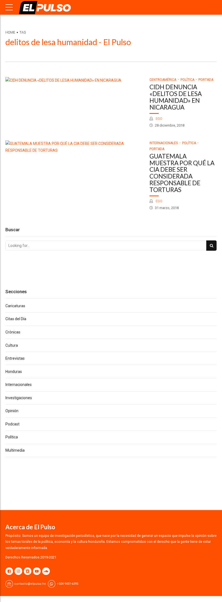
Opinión (11, 411)
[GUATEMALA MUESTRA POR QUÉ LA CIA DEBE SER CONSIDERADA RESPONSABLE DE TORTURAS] (74, 147)
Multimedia (15, 450)
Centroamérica (162, 80)
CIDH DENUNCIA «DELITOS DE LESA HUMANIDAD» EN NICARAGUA (175, 97)
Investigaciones (18, 398)
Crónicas (12, 332)
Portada (205, 80)
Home (10, 32)
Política (187, 80)
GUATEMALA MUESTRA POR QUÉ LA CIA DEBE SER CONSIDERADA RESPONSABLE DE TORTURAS (181, 173)
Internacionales (163, 143)
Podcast (12, 424)
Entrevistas (15, 358)
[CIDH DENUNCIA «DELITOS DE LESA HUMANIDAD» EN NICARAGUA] (74, 80)
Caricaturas (15, 306)
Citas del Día (15, 319)
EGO (158, 119)
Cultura (11, 345)
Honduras (13, 371)
